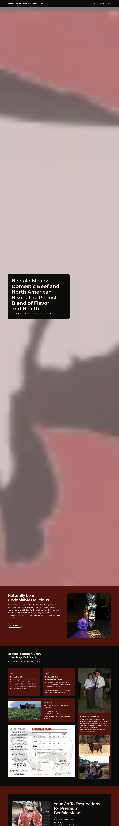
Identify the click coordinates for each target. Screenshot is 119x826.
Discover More (15, 625)
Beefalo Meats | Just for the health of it (27, 4)
